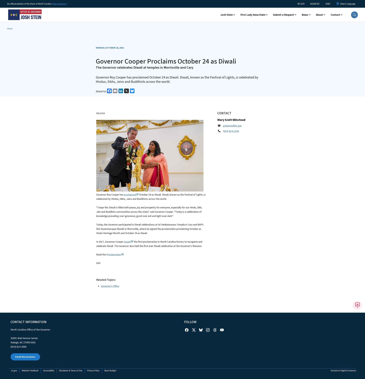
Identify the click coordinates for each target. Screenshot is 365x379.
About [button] (319, 15)
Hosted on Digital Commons (343, 370)
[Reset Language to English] (337, 4)
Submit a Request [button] (283, 15)
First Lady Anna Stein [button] (252, 15)
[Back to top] (357, 305)
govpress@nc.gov (232, 126)
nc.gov (14, 370)
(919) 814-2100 (231, 131)
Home (10, 28)
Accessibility (48, 370)
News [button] (305, 15)
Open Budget (110, 370)
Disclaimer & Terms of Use (70, 370)
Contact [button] (335, 15)
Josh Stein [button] (226, 15)
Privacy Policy (93, 370)
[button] (354, 14)
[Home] (25, 11)
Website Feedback (30, 370)
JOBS (327, 3)
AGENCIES (315, 3)
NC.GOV (301, 3)
